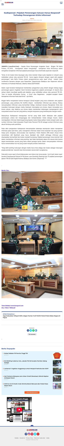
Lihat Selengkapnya (32, 392)
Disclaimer (22, 438)
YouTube (39, 436)
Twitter (36, 436)
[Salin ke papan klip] (36, 330)
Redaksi (17, 438)
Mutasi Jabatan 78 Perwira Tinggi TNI (16, 353)
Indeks (47, 438)
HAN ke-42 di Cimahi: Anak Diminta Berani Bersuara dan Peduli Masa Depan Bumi (26, 384)
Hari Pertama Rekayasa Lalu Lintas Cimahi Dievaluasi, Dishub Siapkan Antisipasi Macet (26, 377)
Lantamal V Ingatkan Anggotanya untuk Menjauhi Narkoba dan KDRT (26, 368)
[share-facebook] (28, 330)
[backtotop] (32, 426)
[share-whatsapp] (33, 330)
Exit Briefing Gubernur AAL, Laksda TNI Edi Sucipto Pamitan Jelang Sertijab (25, 362)
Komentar (33, 334)
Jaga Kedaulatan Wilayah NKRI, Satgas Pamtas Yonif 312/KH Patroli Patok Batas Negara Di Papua (31, 316)
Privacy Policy (29, 438)
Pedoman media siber (39, 438)
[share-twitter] (31, 330)
